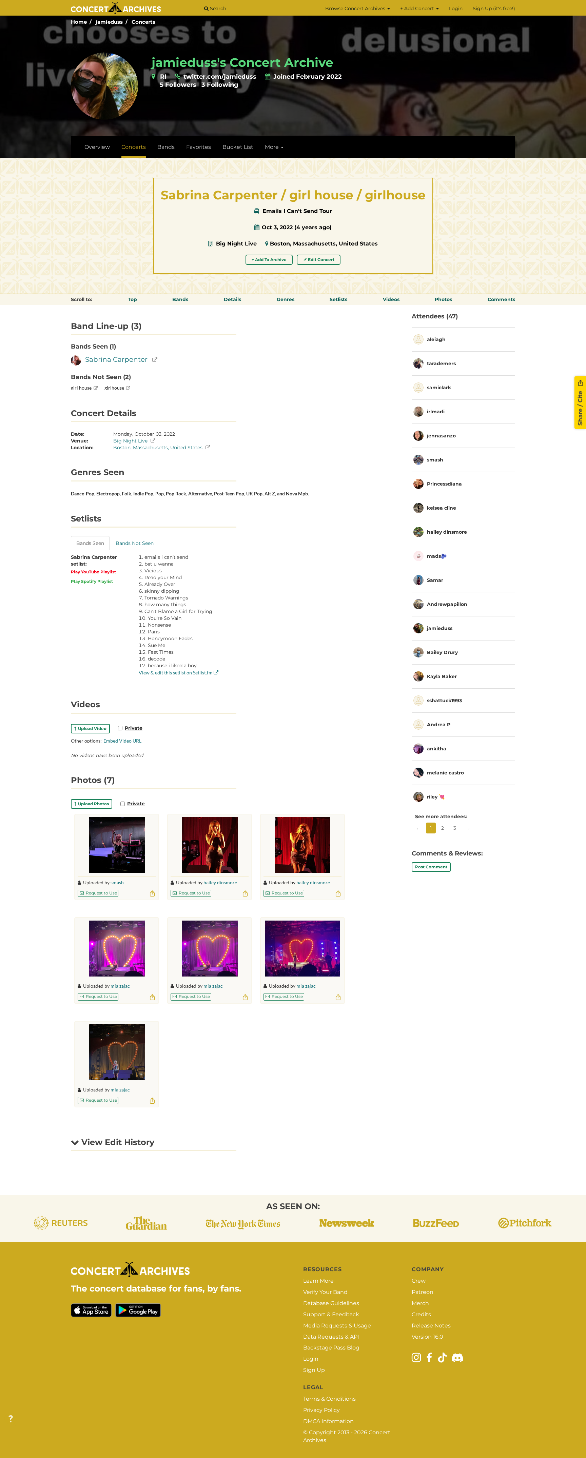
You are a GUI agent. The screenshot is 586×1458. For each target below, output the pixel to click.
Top (132, 299)
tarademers (441, 363)
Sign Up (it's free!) (494, 8)
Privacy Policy (321, 1410)
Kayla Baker (442, 676)
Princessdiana (444, 484)
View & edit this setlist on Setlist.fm (176, 672)
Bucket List (237, 147)
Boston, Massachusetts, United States (324, 243)
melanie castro (445, 773)
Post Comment (431, 866)
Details (232, 299)
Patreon (422, 1292)
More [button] (272, 147)
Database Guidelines (331, 1303)
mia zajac (120, 986)
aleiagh (436, 339)
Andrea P (438, 725)
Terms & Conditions (329, 1399)
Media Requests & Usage (337, 1325)
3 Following (219, 84)
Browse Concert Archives (356, 8)
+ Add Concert (417, 8)
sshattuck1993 (444, 700)
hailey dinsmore (220, 882)
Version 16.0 (427, 1337)
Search (217, 8)
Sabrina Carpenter (116, 359)
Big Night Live (236, 243)
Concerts (143, 22)
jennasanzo (441, 436)
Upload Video (91, 728)
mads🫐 (437, 556)
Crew (419, 1281)
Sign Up (314, 1370)
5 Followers (178, 84)
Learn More (318, 1281)
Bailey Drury (442, 652)
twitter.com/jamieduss (219, 76)
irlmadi (436, 412)
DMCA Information (328, 1421)
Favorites (198, 147)
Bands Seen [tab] (90, 543)
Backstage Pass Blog (331, 1347)
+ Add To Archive (269, 259)
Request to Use (101, 892)
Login (456, 8)
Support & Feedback (331, 1314)
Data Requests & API (331, 1337)
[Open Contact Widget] (10, 1419)
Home (79, 22)
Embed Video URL (122, 741)
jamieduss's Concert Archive (242, 62)
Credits (421, 1314)
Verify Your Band (325, 1292)
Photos (443, 299)
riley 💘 (436, 797)
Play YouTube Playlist (93, 571)
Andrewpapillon (447, 604)
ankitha (436, 749)
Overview (97, 147)
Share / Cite (580, 407)
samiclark (439, 388)
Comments (501, 299)
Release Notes (431, 1325)
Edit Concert (320, 259)
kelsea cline (441, 508)
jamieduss (109, 22)
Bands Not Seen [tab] (135, 543)
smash (117, 882)
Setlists (338, 299)
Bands (166, 147)
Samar (435, 580)
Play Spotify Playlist (92, 581)
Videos (391, 299)
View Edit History (116, 1142)
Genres (285, 299)
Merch (420, 1303)
